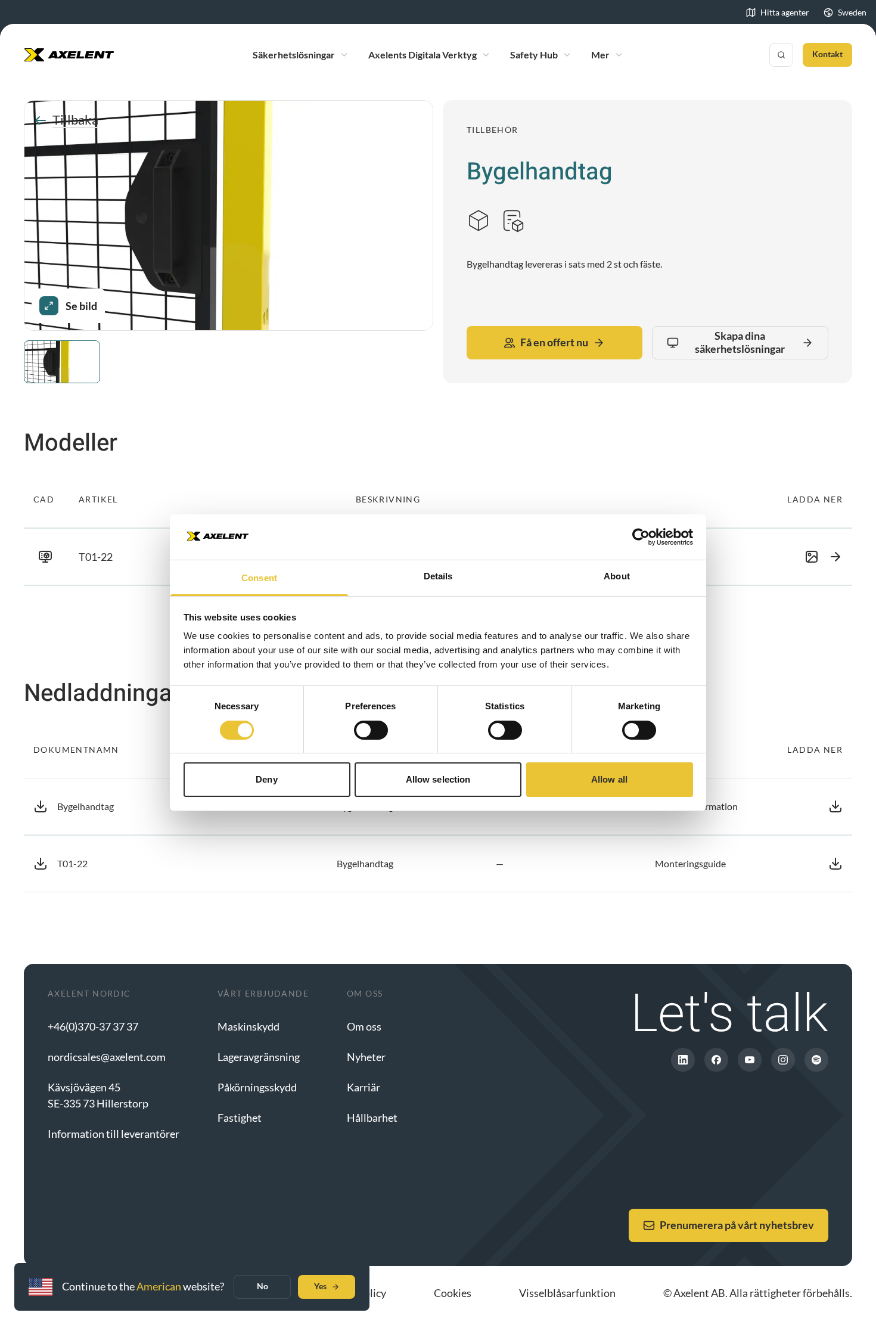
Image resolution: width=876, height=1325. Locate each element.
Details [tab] (438, 576)
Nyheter (366, 1056)
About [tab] (617, 576)
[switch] (371, 730)
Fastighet (240, 1117)
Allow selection (438, 779)
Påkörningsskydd (257, 1087)
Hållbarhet (372, 1117)
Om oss (364, 1026)
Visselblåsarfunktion (567, 1292)
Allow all (609, 779)
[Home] (69, 55)
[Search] (781, 55)
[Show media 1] (62, 361)
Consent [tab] (259, 578)
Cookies (452, 1292)
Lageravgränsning (259, 1056)
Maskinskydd (248, 1026)
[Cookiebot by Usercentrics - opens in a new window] (641, 537)
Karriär (363, 1087)
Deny (266, 779)
